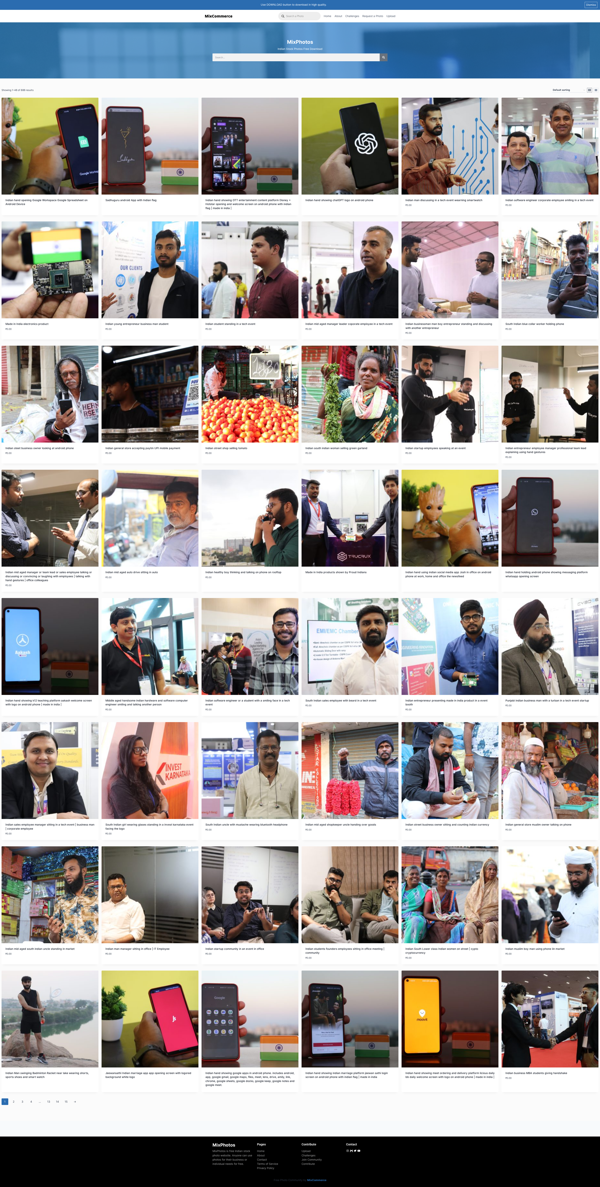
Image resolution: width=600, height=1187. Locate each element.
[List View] (595, 90)
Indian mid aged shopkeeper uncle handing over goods (340, 824)
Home (327, 16)
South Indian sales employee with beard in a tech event (340, 700)
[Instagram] (347, 1150)
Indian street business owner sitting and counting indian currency (447, 824)
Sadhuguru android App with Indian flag (131, 200)
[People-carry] (351, 1150)
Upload (390, 16)
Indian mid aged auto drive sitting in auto (131, 572)
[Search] (384, 57)
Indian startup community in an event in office (234, 948)
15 (66, 1101)
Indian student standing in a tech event (230, 324)
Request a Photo (372, 16)
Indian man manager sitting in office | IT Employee (137, 948)
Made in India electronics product (26, 324)
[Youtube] (359, 1150)
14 (57, 1101)
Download (12, 213)
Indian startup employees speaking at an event (435, 448)
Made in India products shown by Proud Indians (336, 572)
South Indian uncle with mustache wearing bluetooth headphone (246, 824)
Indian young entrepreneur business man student (136, 324)
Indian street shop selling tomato (226, 448)
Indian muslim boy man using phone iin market (535, 948)
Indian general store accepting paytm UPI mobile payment (142, 448)
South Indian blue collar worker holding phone (534, 324)
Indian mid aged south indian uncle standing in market (40, 948)
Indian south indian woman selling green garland (336, 448)
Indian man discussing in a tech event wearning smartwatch (443, 200)
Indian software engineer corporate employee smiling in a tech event (549, 200)
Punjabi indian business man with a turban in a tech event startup (547, 700)
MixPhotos (223, 1145)
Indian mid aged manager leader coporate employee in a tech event (348, 324)
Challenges (352, 16)
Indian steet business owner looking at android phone (39, 448)
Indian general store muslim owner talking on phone (538, 824)
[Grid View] (589, 90)
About (338, 16)
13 (48, 1101)
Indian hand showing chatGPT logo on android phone (339, 200)
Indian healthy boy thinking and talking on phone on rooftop (243, 572)
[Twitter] (355, 1150)
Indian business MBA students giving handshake (536, 1073)
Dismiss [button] (591, 4)
